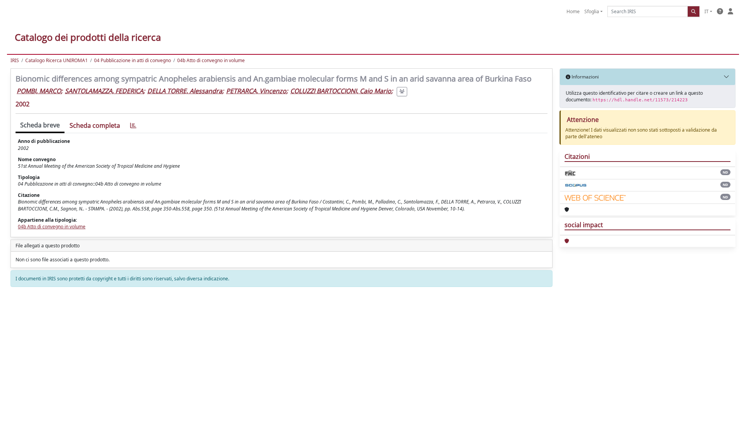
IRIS (14, 60)
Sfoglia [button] (591, 11)
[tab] (133, 125)
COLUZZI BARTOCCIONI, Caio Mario (340, 91)
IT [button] (706, 11)
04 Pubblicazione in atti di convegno (132, 60)
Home (573, 11)
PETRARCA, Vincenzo (256, 91)
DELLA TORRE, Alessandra (184, 91)
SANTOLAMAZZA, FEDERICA (104, 91)
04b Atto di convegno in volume (211, 60)
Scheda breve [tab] (40, 125)
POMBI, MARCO (39, 91)
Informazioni (584, 76)
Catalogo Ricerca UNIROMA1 (56, 60)
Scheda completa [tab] (95, 125)
